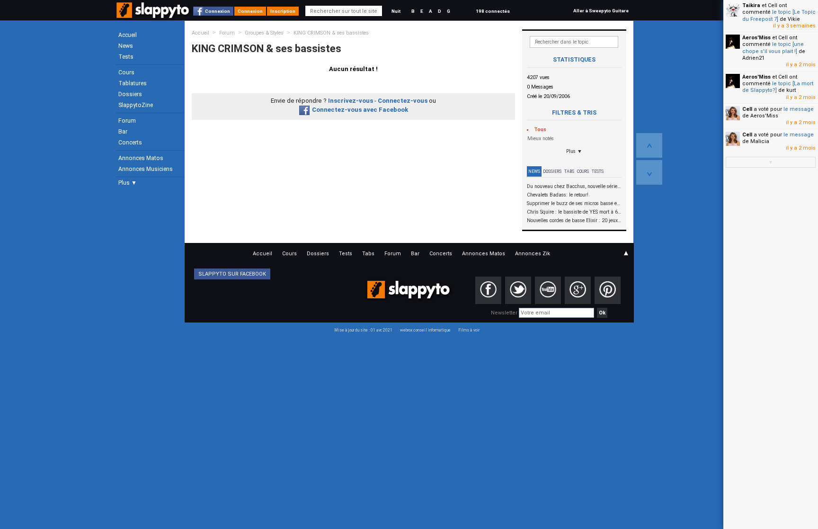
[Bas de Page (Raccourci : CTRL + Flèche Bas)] (649, 172)
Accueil (127, 35)
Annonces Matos (140, 158)
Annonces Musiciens (145, 169)
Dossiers (130, 94)
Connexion (217, 11)
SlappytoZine (135, 105)
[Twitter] (518, 290)
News (125, 46)
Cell (747, 109)
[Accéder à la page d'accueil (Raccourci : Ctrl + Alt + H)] (153, 15)
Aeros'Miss (756, 38)
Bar (122, 131)
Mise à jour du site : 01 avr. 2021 (363, 330)
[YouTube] (548, 290)
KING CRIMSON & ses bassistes (331, 33)
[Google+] (578, 290)
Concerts (130, 142)
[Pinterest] (608, 290)
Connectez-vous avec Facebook (360, 109)
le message (798, 109)
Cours (126, 72)
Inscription (282, 11)
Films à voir (469, 330)
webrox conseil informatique (425, 330)
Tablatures (132, 83)
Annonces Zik (532, 254)
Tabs (569, 171)
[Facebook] (488, 290)
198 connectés (493, 11)
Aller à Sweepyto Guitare (601, 10)
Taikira (751, 5)
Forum (127, 120)
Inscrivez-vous (350, 100)
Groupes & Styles (264, 33)
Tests (125, 57)
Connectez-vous (402, 100)
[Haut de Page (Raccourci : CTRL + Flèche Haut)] (649, 145)
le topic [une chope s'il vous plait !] (773, 47)
